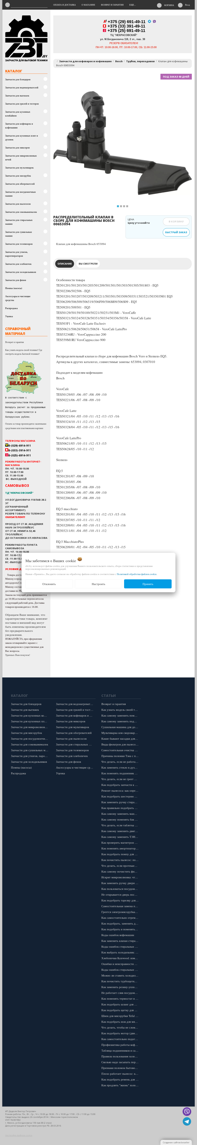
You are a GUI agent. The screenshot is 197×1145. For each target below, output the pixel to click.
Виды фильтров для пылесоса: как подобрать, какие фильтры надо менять (121, 744)
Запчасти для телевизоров (19, 244)
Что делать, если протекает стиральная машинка (121, 866)
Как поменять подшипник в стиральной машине (121, 773)
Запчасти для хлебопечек (18, 264)
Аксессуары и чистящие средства (17, 298)
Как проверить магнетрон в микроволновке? (121, 842)
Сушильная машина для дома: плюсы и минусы (121, 727)
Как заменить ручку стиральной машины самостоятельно (121, 802)
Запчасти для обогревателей (20, 183)
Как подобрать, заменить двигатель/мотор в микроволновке (121, 923)
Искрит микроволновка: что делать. (121, 877)
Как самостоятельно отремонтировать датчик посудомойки (121, 918)
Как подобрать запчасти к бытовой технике (121, 785)
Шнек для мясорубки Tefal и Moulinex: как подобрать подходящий (121, 1016)
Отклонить (49, 584)
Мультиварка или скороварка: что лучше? (121, 733)
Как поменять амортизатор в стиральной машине (121, 848)
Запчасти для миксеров (17, 147)
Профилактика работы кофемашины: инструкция (121, 1045)
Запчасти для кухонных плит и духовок (21, 137)
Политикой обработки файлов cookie (137, 574)
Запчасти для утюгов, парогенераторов (16, 253)
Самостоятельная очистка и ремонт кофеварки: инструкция (121, 750)
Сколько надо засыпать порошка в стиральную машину (121, 1062)
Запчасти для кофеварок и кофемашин (19, 125)
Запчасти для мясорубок (18, 175)
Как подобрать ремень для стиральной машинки (121, 1079)
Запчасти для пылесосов (18, 203)
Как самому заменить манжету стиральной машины (121, 814)
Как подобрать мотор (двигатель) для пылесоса (121, 1033)
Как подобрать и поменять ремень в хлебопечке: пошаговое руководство (121, 929)
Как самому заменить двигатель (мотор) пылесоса (121, 831)
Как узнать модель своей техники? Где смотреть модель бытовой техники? (23, 351)
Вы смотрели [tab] (88, 263)
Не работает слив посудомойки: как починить (121, 993)
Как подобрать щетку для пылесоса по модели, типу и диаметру (121, 1010)
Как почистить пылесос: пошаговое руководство (121, 860)
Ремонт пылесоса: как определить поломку (121, 790)
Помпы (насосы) (13, 288)
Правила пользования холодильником (121, 1056)
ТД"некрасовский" (19, 493)
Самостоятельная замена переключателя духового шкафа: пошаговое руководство (121, 906)
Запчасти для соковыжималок (21, 212)
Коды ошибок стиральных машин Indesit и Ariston (121, 969)
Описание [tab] (65, 263)
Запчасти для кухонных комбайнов (17, 113)
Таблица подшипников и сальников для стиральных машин (121, 1050)
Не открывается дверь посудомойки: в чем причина (121, 894)
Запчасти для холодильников (20, 272)
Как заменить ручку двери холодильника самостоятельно (121, 883)
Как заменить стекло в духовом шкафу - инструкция (121, 767)
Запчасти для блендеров (17, 79)
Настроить (98, 584)
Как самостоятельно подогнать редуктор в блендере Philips (121, 1039)
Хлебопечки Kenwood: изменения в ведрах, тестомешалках (121, 958)
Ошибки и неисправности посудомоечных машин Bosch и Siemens (121, 964)
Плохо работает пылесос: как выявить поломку (121, 1073)
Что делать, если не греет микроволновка (121, 779)
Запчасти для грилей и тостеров (22, 103)
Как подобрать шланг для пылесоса (121, 1004)
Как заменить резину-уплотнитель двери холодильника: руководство (121, 987)
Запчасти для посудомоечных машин (20, 193)
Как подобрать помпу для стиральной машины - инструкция (121, 854)
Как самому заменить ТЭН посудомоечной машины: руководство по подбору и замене (121, 837)
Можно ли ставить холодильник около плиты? (121, 975)
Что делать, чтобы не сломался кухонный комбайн (121, 1027)
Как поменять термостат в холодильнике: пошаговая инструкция (121, 998)
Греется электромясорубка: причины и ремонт (121, 912)
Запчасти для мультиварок (19, 167)
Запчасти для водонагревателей (21, 87)
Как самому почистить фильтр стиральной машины (121, 871)
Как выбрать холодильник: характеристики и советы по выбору (121, 952)
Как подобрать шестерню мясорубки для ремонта (121, 796)
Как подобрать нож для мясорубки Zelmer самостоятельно (121, 1021)
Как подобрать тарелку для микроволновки (121, 900)
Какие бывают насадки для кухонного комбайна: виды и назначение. (121, 738)
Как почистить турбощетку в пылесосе (121, 981)
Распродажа (11, 308)
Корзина (169, 5)
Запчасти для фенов (15, 280)
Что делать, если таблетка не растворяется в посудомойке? (121, 825)
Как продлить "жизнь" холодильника (121, 1085)
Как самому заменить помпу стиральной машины (121, 715)
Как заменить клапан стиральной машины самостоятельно (121, 941)
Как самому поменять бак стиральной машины (121, 819)
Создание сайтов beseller (176, 1142)
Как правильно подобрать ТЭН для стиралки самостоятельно (121, 808)
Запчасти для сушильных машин (18, 233)
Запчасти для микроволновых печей (21, 157)
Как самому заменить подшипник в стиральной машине (121, 721)
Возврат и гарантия (14, 342)
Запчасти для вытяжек (17, 95)
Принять (148, 584)
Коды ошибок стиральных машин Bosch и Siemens (121, 946)
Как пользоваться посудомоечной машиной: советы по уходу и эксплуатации (121, 889)
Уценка (9, 316)
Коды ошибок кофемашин (117, 935)
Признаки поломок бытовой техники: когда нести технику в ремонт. (121, 1068)
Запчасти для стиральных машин (19, 221)
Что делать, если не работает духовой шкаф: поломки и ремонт (121, 762)
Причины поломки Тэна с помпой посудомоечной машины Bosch (121, 756)
